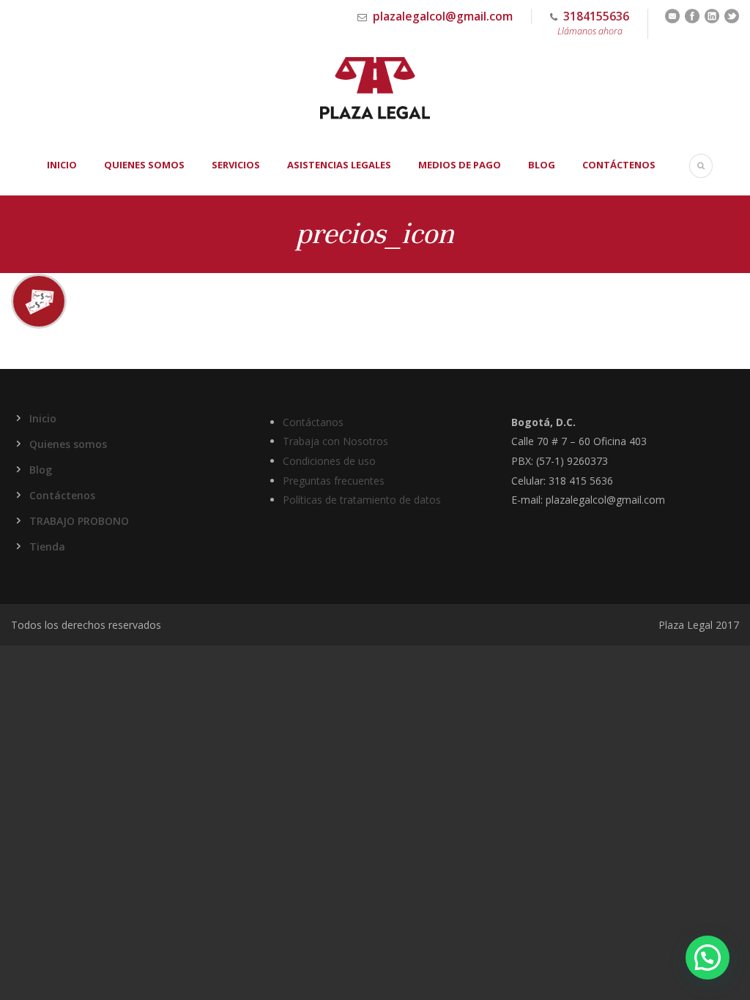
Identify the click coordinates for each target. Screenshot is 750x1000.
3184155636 (593, 22)
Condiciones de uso (329, 461)
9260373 (587, 461)
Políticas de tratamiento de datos (362, 500)
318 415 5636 (581, 481)
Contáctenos (619, 164)
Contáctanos (313, 422)
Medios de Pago (459, 164)
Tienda (47, 546)
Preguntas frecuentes (334, 481)
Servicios (236, 164)
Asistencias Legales (339, 164)
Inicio (62, 164)
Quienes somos (144, 164)
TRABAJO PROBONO (79, 521)
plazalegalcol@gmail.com (443, 16)
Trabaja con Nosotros (335, 441)
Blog (541, 164)
